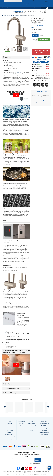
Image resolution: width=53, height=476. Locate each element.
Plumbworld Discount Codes (9, 437)
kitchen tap (26, 320)
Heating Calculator (32, 428)
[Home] (2, 15)
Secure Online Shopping (32, 425)
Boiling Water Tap (17, 72)
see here (44, 53)
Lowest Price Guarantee (9, 434)
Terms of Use (44, 430)
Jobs (10, 428)
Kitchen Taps (9, 15)
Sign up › (37, 460)
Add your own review (40, 103)
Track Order (21, 423)
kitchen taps (24, 78)
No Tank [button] (41, 35)
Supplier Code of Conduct (44, 432)
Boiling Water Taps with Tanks (28, 15)
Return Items (21, 428)
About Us (9, 421)
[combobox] (32, 11)
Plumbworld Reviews (9, 439)
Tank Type (34, 32)
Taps (5, 15)
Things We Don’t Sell (9, 432)
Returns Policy (44, 421)
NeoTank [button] (35, 35)
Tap (5, 332)
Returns (38, 7)
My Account (21, 425)
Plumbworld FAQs (31, 423)
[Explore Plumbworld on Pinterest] (26, 468)
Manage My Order (21, 421)
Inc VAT (44, 7)
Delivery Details (32, 421)
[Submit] (25, 11)
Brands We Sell (10, 430)
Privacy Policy (44, 428)
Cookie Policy (44, 425)
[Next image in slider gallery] (30, 50)
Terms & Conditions (44, 434)
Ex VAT (50, 7)
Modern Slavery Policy (44, 423)
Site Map (31, 430)
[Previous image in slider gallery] (4, 50)
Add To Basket (44, 39)
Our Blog (9, 425)
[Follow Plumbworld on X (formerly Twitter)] (22, 468)
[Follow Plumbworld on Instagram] (35, 468)
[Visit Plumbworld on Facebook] (18, 468)
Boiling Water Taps (17, 15)
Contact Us (33, 7)
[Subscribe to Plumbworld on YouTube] (30, 468)
